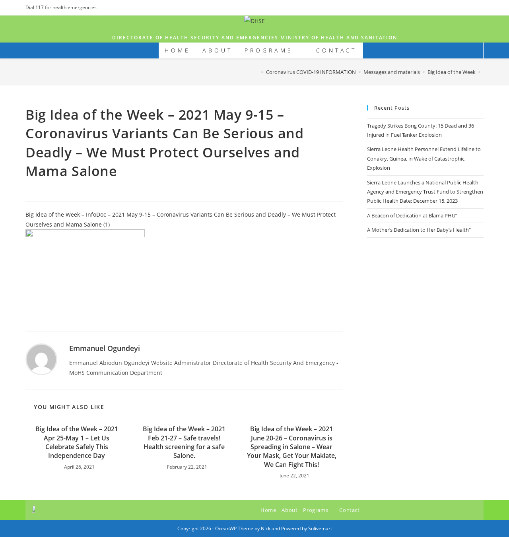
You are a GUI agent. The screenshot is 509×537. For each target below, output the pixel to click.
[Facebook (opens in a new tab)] (472, 8)
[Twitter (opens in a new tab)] (463, 8)
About (289, 510)
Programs (316, 510)
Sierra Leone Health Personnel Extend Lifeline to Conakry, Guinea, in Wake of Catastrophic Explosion (424, 158)
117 (40, 7)
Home (268, 510)
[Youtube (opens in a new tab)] (480, 8)
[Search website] (475, 51)
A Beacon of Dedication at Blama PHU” (412, 215)
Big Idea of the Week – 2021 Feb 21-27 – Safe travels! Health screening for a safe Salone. (184, 442)
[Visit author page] (41, 359)
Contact (349, 510)
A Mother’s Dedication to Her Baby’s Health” (419, 229)
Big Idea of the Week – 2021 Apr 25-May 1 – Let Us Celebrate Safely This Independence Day (76, 442)
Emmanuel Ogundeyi (104, 348)
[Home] (256, 72)
